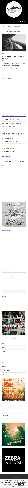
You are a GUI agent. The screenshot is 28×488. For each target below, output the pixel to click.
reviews (3, 351)
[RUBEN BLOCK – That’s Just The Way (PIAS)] (14, 42)
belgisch (4, 366)
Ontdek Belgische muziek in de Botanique (12, 123)
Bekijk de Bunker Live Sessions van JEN (11, 130)
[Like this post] (11, 68)
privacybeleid (5, 415)
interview (4, 362)
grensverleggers (6, 370)
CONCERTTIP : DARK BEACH (9, 145)
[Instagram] (22, 21)
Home (3, 26)
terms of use (5, 419)
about (3, 374)
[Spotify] (17, 477)
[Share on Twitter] (14, 68)
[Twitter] (20, 21)
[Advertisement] (14, 97)
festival (3, 359)
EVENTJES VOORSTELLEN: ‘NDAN (10, 141)
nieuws (3, 347)
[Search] (26, 21)
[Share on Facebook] (13, 68)
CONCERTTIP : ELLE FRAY (8, 151)
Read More (14, 486)
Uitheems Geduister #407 (8, 138)
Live (3, 355)
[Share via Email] (16, 68)
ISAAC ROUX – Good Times (8, 126)
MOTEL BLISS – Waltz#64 (8, 148)
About (3, 411)
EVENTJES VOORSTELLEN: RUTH (10, 119)
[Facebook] (10, 477)
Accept (21, 484)
